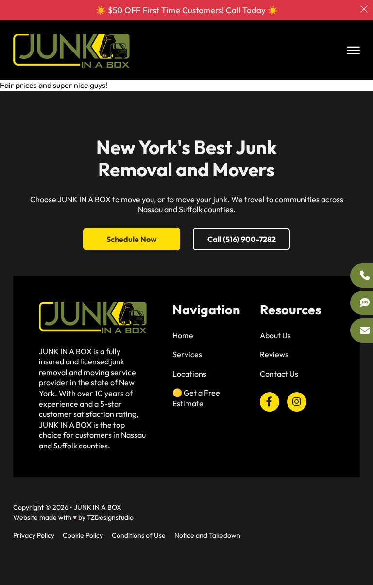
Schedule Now (131, 239)
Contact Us (279, 374)
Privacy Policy (33, 535)
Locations (189, 374)
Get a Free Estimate (196, 398)
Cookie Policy (83, 535)
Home (182, 335)
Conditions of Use (139, 535)
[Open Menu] (353, 50)
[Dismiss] (364, 9)
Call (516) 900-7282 (241, 239)
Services (187, 354)
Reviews (274, 354)
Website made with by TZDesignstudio (73, 517)
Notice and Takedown (207, 535)
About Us (275, 335)
